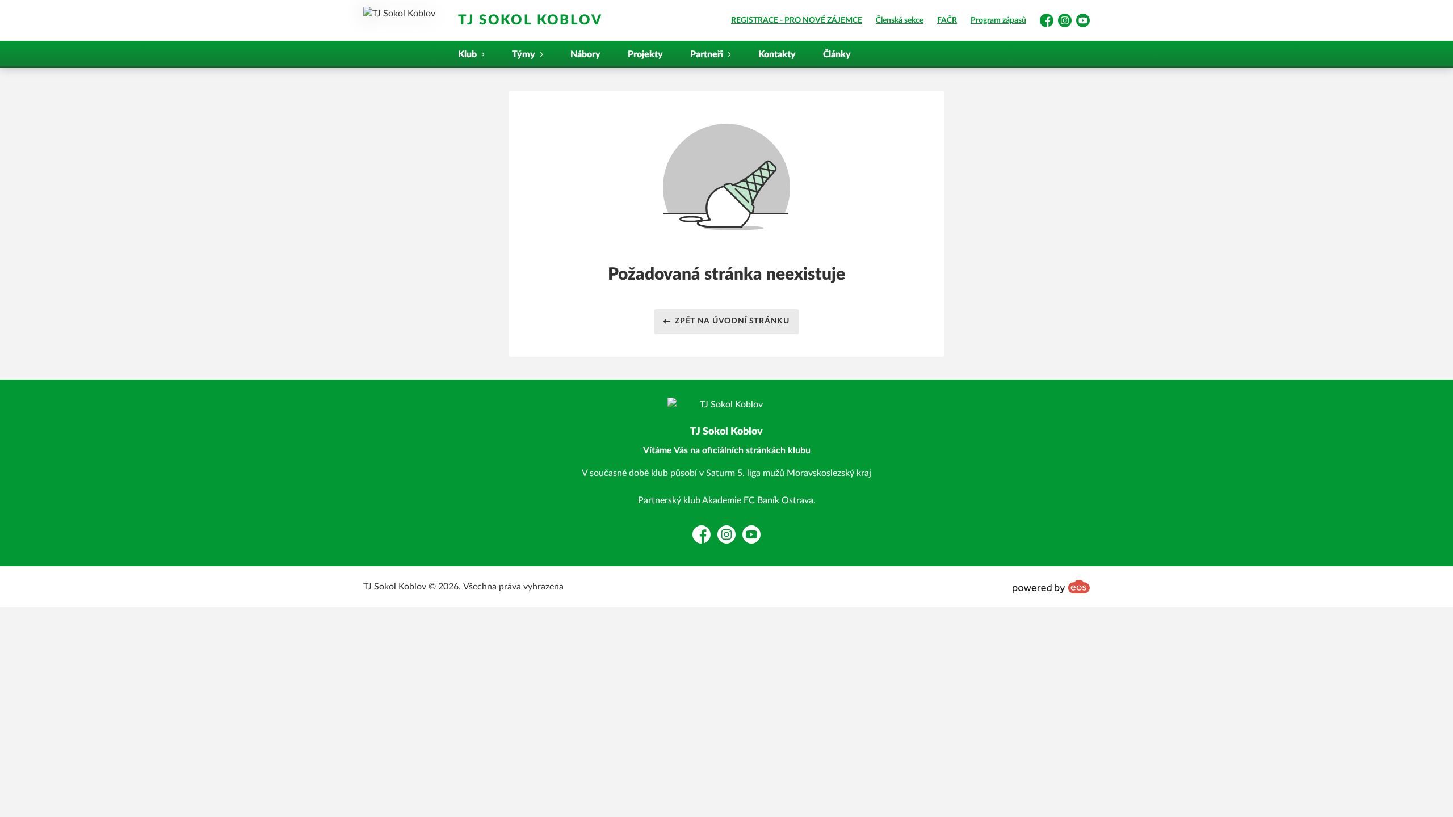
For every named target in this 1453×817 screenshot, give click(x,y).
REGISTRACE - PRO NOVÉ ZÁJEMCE (796, 20)
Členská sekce (899, 20)
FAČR (947, 20)
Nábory (585, 54)
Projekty (645, 54)
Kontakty (777, 54)
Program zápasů (998, 20)
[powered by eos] (1051, 586)
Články (837, 54)
